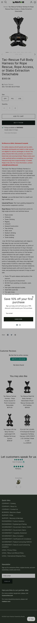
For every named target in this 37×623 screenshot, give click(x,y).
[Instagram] (20, 325)
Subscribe (18, 319)
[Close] (33, 297)
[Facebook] (17, 325)
